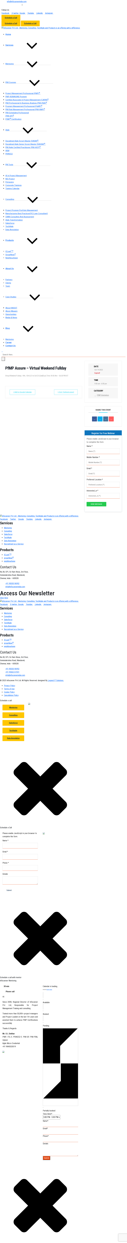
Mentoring (9, 64)
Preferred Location (95, 479)
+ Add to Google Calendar (22, 392)
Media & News (11, 317)
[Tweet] (100, 418)
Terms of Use (9, 689)
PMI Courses (10, 82)
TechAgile (9, 226)
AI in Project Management (16, 175)
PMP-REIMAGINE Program (16, 96)
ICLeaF (9, 251)
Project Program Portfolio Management (21, 210)
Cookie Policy (9, 692)
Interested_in (92, 491)
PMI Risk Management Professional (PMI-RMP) (25, 109)
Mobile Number (93, 457)
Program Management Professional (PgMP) (23, 106)
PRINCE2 (9, 154)
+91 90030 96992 (14, 5)
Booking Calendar (49, 989)
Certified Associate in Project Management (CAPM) (26, 100)
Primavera (9, 182)
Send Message (96, 504)
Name (90, 446)
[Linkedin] (105, 418)
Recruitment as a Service (14, 544)
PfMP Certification (13, 119)
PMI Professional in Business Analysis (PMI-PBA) (26, 103)
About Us (9, 268)
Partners (8, 280)
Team (7, 286)
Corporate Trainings (13, 185)
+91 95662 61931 (30, 5)
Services (9, 45)
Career (8, 342)
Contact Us (10, 346)
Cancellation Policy (11, 695)
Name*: (46, 1121)
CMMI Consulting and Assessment (19, 217)
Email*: (45, 1128)
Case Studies (10, 297)
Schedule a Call (11, 18)
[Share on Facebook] (94, 418)
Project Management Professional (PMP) (22, 93)
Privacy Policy (9, 685)
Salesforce (9, 223)
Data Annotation (12, 229)
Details (5, 874)
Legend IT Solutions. (55, 680)
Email (89, 468)
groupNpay (10, 255)
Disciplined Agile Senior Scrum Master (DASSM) (25, 144)
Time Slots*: (47, 1114)
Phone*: (46, 1136)
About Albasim (11, 311)
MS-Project (10, 179)
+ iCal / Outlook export (66, 392)
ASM (7, 150)
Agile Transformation (14, 220)
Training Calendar (12, 188)
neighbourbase (11, 258)
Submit (9, 890)
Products (9, 240)
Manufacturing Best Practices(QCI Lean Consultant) (26, 213)
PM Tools (9, 164)
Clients (8, 283)
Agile (7, 130)
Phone (5, 863)
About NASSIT (11, 308)
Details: (45, 1143)
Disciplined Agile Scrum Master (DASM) (21, 141)
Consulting (9, 199)
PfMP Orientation (103, 395)
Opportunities (10, 314)
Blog (7, 328)
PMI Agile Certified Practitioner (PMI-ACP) (23, 147)
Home (8, 34)
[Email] (111, 418)
